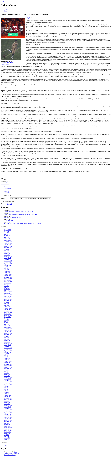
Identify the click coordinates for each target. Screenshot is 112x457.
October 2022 (7, 297)
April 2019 (7, 358)
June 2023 (6, 286)
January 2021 (7, 327)
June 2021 (6, 320)
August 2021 (7, 317)
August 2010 (7, 421)
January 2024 (7, 275)
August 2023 (7, 283)
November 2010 (8, 417)
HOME (6, 9)
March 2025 (7, 255)
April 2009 (7, 433)
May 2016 (6, 401)
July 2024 (6, 266)
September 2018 (8, 367)
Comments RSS (8, 188)
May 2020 (6, 339)
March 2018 (7, 376)
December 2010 (8, 415)
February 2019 (8, 361)
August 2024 (7, 265)
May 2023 (6, 287)
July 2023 (6, 284)
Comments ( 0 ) (8, 192)
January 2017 (7, 396)
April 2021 (7, 323)
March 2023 (7, 290)
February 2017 (8, 395)
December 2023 (8, 277)
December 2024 (8, 259)
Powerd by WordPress (9, 455)
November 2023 (8, 278)
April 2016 (7, 402)
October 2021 (7, 314)
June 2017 (6, 389)
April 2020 (7, 340)
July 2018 (6, 370)
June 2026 (6, 233)
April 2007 (7, 439)
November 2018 (8, 365)
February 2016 (8, 405)
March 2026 (7, 237)
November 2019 (8, 348)
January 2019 (7, 362)
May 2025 (6, 252)
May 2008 (6, 436)
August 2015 (7, 414)
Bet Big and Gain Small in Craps (12, 217)
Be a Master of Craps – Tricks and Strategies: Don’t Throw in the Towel (22, 223)
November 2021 (8, 312)
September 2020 (8, 333)
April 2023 (7, 289)
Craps (2, 1)
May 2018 (6, 373)
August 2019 (7, 352)
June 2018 (6, 371)
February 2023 (8, 292)
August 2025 (7, 247)
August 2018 (7, 368)
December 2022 (8, 294)
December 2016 (8, 398)
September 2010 (8, 420)
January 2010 (7, 429)
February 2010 (8, 427)
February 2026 (8, 238)
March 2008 (7, 438)
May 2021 (6, 321)
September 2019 (8, 351)
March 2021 (7, 324)
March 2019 (7, 359)
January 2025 (7, 258)
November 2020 (8, 330)
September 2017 (8, 384)
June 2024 (6, 268)
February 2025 (8, 256)
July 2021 (6, 318)
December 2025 (8, 241)
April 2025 (7, 253)
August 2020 (7, 334)
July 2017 (6, 387)
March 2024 (7, 272)
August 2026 (7, 230)
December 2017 (8, 380)
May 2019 (6, 356)
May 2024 (6, 269)
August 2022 (7, 300)
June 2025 (6, 250)
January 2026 (7, 240)
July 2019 (6, 353)
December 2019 (8, 346)
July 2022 (6, 302)
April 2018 (7, 374)
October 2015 (7, 411)
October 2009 (7, 432)
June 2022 (6, 303)
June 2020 (6, 337)
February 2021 (8, 325)
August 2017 (7, 386)
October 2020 (7, 331)
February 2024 (8, 274)
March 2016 (7, 404)
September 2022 (8, 299)
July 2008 (6, 435)
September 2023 (8, 281)
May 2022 (6, 305)
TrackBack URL (5, 198)
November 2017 (8, 382)
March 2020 (7, 342)
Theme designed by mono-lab (11, 453)
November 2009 (8, 430)
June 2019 (6, 355)
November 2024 (8, 261)
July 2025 (6, 249)
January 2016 (7, 407)
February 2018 (8, 377)
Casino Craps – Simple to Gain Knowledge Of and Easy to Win (20, 214)
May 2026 (6, 234)
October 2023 (7, 280)
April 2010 (7, 424)
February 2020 (8, 343)
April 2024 (7, 271)
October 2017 (7, 383)
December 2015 (8, 408)
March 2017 (7, 393)
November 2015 (8, 410)
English (29, 18)
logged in (9, 204)
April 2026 (7, 235)
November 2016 (8, 399)
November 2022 (8, 296)
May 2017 (6, 390)
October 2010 (7, 418)
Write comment (5, 184)
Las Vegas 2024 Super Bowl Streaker (7, 63)
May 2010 (6, 423)
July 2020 (6, 336)
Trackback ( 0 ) (8, 191)
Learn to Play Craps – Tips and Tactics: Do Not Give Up (18, 211)
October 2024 (7, 262)
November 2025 (8, 243)
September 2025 (8, 246)
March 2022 (7, 306)
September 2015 (8, 412)
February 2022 (8, 308)
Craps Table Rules (8, 220)
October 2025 (7, 244)
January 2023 (7, 293)
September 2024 (8, 264)
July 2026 (6, 231)
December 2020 (8, 328)
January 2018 (7, 379)
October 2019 (7, 349)
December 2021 (8, 311)
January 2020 (7, 345)
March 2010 (7, 426)
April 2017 (7, 392)
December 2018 (8, 364)
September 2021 (8, 315)
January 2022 (7, 309)
